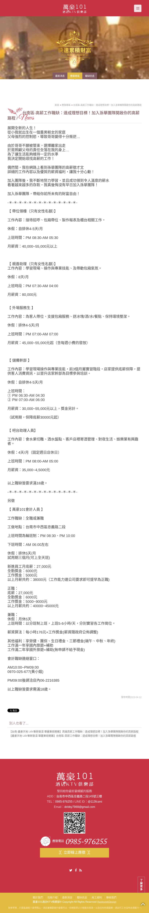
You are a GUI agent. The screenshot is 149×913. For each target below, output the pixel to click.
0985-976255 (64, 801)
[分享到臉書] (76, 870)
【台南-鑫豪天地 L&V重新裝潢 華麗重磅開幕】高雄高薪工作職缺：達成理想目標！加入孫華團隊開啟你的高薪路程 (73, 731)
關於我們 (38, 897)
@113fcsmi (95, 801)
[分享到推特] (70, 870)
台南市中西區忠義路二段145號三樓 (79, 796)
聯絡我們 (111, 897)
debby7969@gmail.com (79, 806)
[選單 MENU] (138, 8)
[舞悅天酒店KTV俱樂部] (75, 8)
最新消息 (67, 897)
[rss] (80, 870)
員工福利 (97, 897)
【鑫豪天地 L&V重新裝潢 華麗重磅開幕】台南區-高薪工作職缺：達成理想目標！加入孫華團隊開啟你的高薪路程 (72, 735)
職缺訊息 (82, 897)
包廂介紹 (52, 897)
